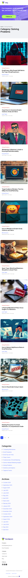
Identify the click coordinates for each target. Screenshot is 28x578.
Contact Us (4, 553)
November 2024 (7, 511)
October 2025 (7, 482)
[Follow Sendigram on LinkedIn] (3, 564)
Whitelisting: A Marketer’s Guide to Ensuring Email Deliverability (12, 150)
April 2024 (5, 529)
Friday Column (6, 457)
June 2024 (6, 524)
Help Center (4, 556)
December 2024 (7, 508)
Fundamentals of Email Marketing (11, 460)
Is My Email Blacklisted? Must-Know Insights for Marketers (12, 308)
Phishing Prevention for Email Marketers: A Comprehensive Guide (12, 425)
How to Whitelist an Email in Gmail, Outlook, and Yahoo (12, 229)
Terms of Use (14, 573)
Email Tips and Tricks (8, 454)
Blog (3, 558)
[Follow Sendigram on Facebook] (6, 564)
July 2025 (5, 490)
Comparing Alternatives (9, 449)
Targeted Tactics (7, 470)
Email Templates (7, 452)
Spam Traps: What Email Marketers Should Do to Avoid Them (12, 269)
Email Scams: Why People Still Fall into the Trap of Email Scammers (13, 71)
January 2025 (6, 506)
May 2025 (5, 495)
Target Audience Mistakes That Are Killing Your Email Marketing (12, 190)
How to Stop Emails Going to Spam (12, 387)
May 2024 (5, 527)
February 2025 (7, 503)
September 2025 (7, 485)
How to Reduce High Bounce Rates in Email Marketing (13, 348)
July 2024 (5, 522)
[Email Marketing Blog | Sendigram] (3, 2)
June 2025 (6, 493)
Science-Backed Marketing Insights (12, 462)
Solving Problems (7, 465)
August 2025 (6, 487)
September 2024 (7, 516)
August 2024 (6, 519)
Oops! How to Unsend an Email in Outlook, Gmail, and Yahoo (11, 111)
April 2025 (5, 498)
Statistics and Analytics (9, 468)
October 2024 (7, 514)
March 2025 (6, 501)
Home (2, 26)
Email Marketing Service (7, 545)
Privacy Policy (8, 573)
